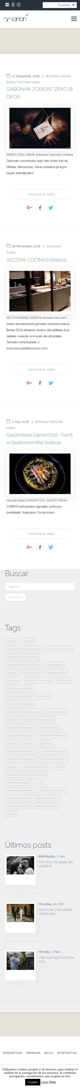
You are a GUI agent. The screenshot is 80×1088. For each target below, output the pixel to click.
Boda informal (30, 672)
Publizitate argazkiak (51, 790)
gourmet (45, 743)
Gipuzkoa (27, 743)
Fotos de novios (48, 727)
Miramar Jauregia (18, 782)
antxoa (28, 641)
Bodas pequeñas (55, 672)
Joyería (58, 766)
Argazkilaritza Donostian (22, 656)
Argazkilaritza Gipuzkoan (23, 664)
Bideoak (33, 1052)
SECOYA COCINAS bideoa (36, 260)
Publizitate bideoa (28, 82)
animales (12, 641)
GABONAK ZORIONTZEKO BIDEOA (39, 93)
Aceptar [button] (33, 1082)
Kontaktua (67, 1052)
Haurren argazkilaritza (21, 751)
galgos (11, 743)
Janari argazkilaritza (53, 758)
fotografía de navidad (40, 719)
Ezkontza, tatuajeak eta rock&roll (55, 864)
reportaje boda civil (47, 798)
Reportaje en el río (18, 806)
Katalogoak (14, 774)
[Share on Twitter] (51, 207)
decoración (13, 680)
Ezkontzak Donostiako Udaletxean (55, 912)
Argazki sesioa (54, 664)
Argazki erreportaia (59, 649)
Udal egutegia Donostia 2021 (56, 959)
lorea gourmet (36, 774)
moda (39, 782)
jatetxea (11, 766)
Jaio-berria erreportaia (20, 758)
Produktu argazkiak (19, 790)
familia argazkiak (56, 711)
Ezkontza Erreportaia (20, 704)
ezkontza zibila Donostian (23, 711)
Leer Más (48, 1082)
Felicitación (13, 719)
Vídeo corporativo (46, 806)
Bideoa (53, 76)
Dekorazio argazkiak (39, 680)
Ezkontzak (12, 1052)
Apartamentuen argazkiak (23, 649)
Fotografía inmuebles (20, 727)
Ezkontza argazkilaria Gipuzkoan (28, 696)
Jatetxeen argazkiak (35, 766)
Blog (49, 1052)
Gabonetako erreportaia (51, 735)
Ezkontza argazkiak (19, 688)
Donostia (64, 680)
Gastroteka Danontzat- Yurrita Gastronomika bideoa (39, 438)
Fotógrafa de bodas (18, 735)
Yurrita (11, 813)
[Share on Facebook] (40, 207)
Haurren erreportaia (53, 751)
